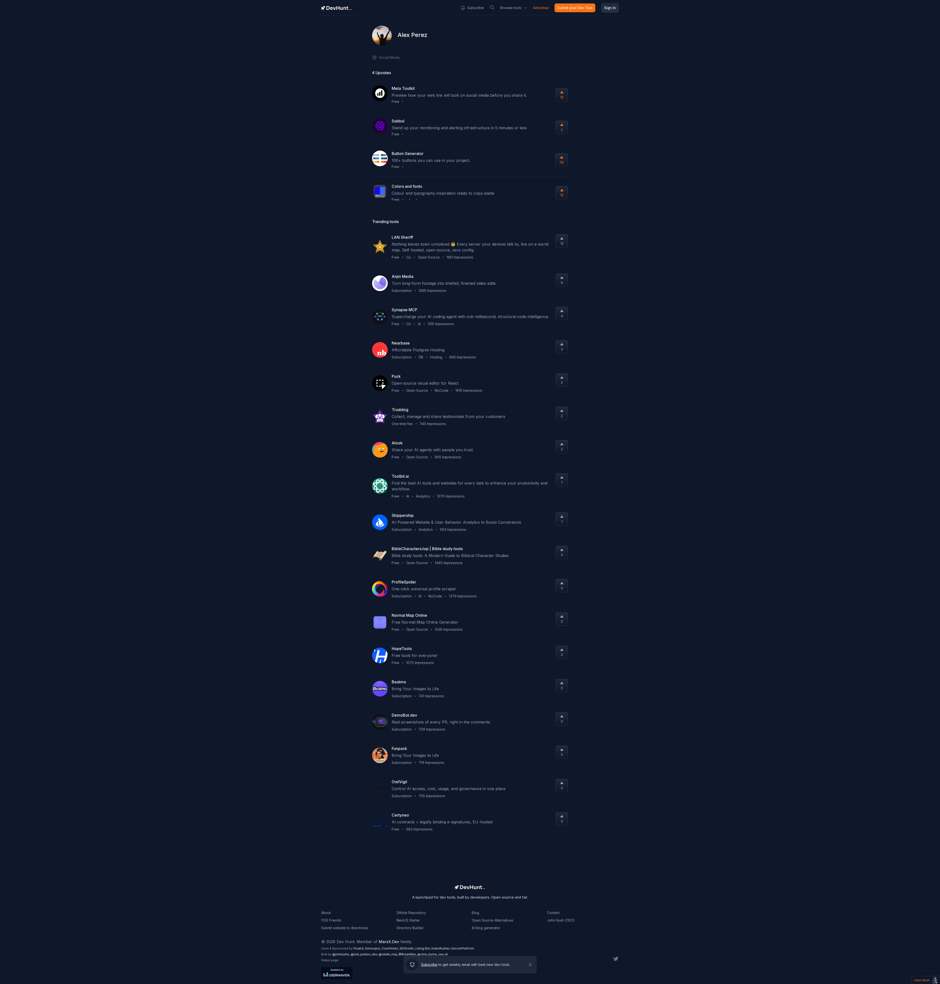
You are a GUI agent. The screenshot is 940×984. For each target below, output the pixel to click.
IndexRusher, (441, 948)
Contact (553, 913)
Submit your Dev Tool (574, 8)
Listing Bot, (423, 948)
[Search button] (492, 7)
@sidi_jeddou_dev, (365, 954)
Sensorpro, (373, 948)
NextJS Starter (408, 920)
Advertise (541, 8)
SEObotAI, (407, 948)
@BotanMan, (408, 954)
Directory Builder (410, 928)
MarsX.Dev (389, 941)
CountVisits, (391, 948)
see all (443, 954)
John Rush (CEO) (561, 920)
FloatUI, (359, 948)
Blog (475, 913)
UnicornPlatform (462, 948)
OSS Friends (331, 920)
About (326, 913)
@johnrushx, (341, 954)
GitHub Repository (411, 913)
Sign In (610, 8)
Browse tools (510, 8)
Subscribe (475, 8)
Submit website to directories (344, 928)
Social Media (389, 57)
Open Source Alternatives (492, 920)
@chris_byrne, (427, 954)
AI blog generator (486, 928)
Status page (330, 960)
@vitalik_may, (389, 954)
